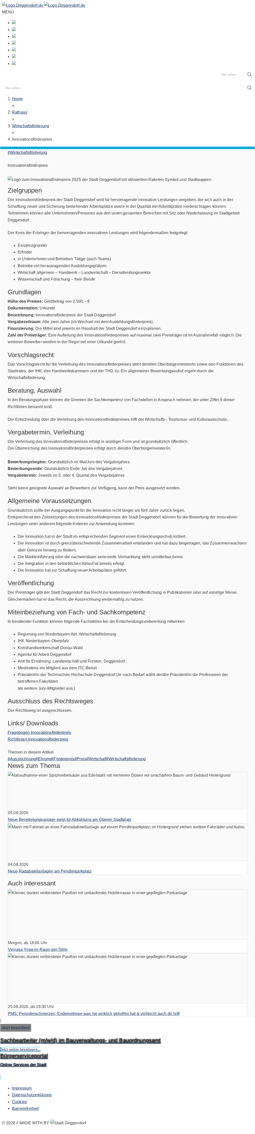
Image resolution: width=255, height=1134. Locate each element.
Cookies (19, 1102)
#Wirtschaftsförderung (27, 152)
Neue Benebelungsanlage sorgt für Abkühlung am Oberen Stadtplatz (69, 819)
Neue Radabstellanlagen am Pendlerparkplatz (50, 871)
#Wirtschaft (96, 759)
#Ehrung (43, 759)
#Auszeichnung (22, 759)
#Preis (80, 759)
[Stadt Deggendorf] (43, 5)
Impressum (22, 1088)
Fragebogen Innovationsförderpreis (39, 732)
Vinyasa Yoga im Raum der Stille (37, 949)
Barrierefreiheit (25, 1108)
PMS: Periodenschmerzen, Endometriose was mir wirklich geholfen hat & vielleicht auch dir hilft (94, 1013)
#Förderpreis (62, 759)
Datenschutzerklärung (32, 1095)
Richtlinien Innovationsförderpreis (38, 739)
